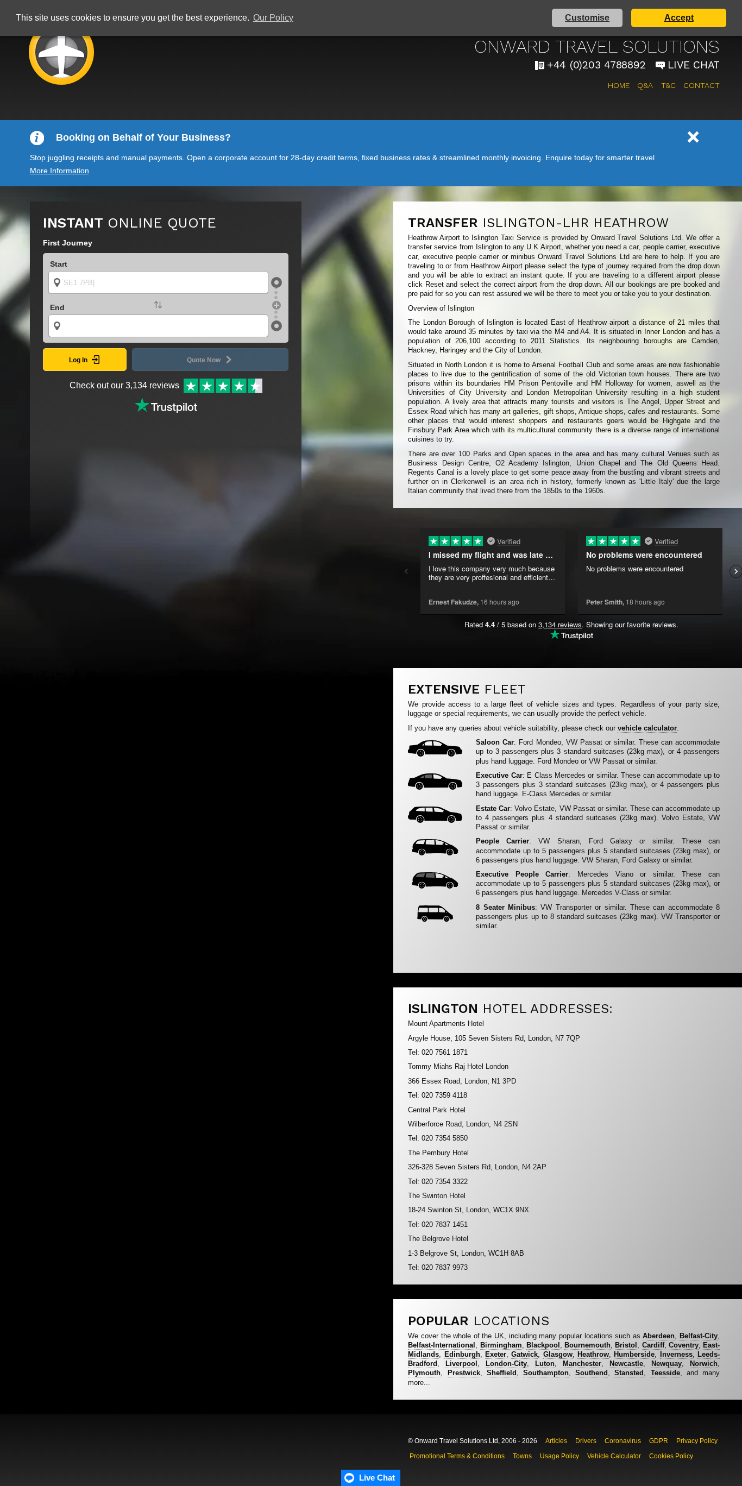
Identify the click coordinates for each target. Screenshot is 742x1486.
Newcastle (626, 1363)
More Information (59, 170)
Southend (591, 1373)
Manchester (582, 1363)
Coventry (684, 1345)
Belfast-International (441, 1345)
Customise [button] (587, 17)
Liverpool (461, 1363)
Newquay (666, 1363)
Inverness (676, 1354)
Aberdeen (659, 1336)
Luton (545, 1363)
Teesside (665, 1373)
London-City (506, 1363)
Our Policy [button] (273, 17)
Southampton (546, 1373)
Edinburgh (462, 1354)
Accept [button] (679, 17)
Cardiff (653, 1345)
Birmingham (501, 1345)
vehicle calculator (647, 728)
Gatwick (524, 1354)
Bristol (626, 1345)
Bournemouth (587, 1345)
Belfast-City (699, 1336)
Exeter (495, 1354)
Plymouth (424, 1373)
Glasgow (558, 1354)
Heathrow (593, 1354)
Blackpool (543, 1345)
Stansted (629, 1373)
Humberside (634, 1354)
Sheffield (502, 1373)
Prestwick (464, 1373)
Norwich (704, 1363)
